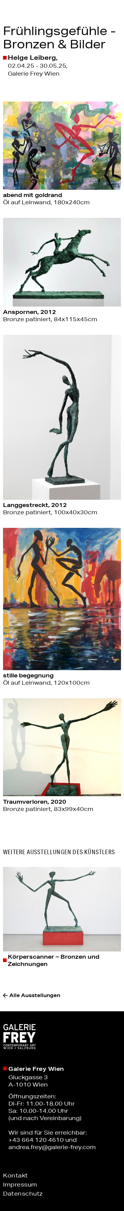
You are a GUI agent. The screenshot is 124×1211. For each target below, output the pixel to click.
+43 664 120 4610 (36, 1139)
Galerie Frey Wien (36, 1068)
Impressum (20, 1184)
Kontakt (15, 1175)
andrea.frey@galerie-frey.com (52, 1147)
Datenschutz (23, 1193)
